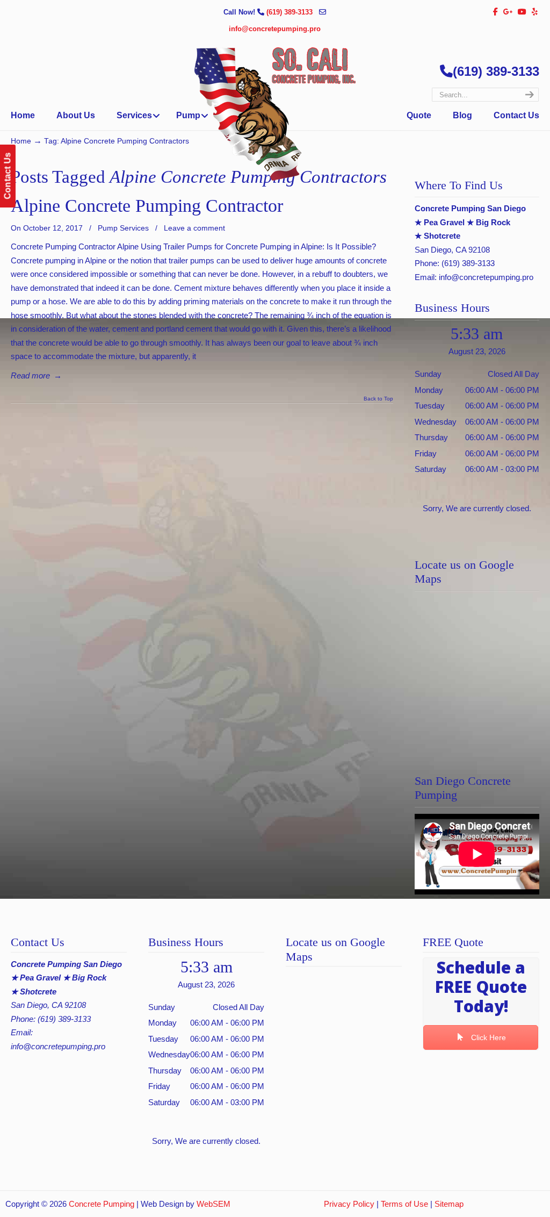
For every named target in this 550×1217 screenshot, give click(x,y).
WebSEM (213, 1203)
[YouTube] (523, 12)
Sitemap (449, 1203)
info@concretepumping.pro (275, 29)
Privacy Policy (349, 1203)
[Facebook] (495, 12)
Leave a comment (194, 228)
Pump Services (123, 228)
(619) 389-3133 (290, 12)
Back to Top (378, 399)
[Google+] (508, 12)
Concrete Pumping (101, 1203)
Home (21, 141)
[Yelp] (534, 12)
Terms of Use (404, 1203)
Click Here (487, 1037)
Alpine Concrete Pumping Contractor (147, 206)
